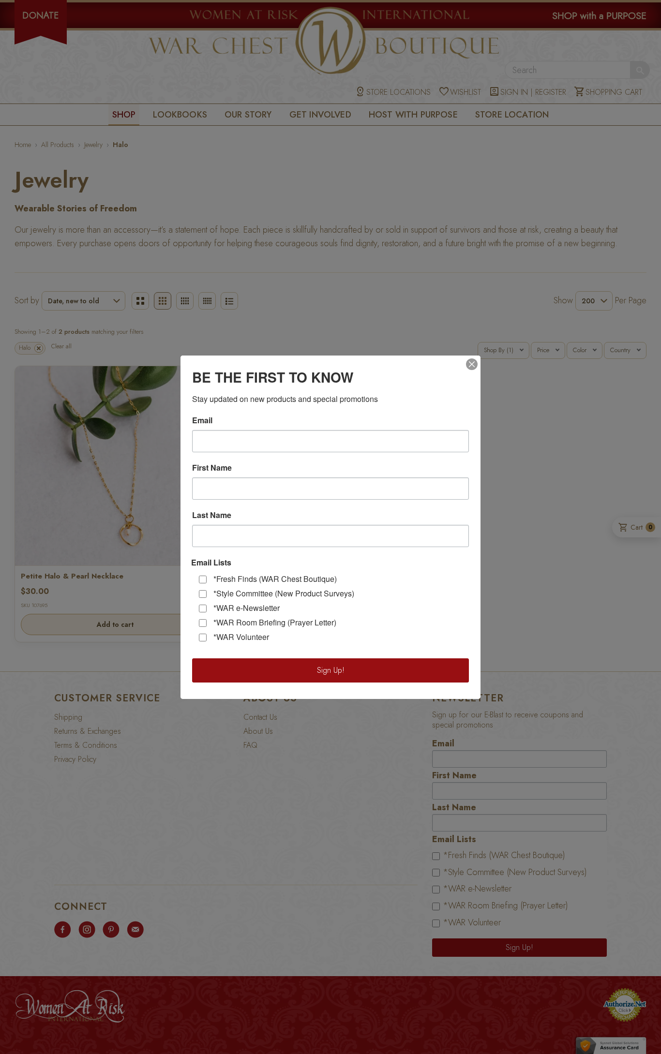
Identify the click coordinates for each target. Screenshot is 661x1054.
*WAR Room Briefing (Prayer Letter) (274, 622)
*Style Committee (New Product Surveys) (283, 593)
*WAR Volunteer (241, 636)
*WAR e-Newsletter (246, 607)
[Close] (472, 364)
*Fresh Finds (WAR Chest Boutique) (275, 578)
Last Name (211, 515)
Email (202, 420)
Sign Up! (331, 670)
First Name (212, 468)
